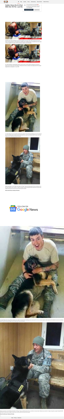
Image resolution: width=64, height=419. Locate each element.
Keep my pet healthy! (28, 9)
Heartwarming (33, 1)
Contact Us (19, 417)
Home (12, 417)
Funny (29, 1)
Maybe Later (37, 9)
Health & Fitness (46, 1)
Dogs (21, 1)
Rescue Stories (39, 1)
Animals (24, 1)
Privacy (15, 417)
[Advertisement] (24, 15)
